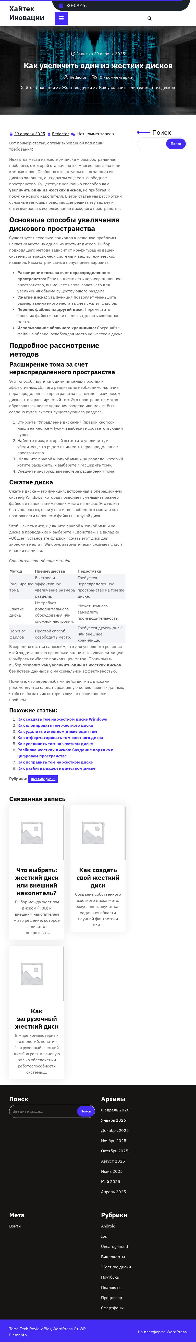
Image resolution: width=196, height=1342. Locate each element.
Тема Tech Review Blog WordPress (41, 1328)
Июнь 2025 (112, 1171)
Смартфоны (112, 1307)
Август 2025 (113, 1161)
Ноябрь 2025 (113, 1140)
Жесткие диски (77, 87)
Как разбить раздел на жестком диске (56, 768)
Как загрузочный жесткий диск (37, 1018)
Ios (104, 1236)
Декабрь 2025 (115, 1130)
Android (108, 1226)
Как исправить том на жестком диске (55, 762)
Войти (15, 1226)
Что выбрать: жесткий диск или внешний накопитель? (37, 881)
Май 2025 (110, 1181)
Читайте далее (34, 832)
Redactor (60, 134)
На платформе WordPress (162, 1331)
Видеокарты (113, 1256)
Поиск (161, 132)
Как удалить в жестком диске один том (57, 731)
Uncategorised (114, 1246)
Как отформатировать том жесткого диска (60, 737)
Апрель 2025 (113, 1191)
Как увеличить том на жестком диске (55, 743)
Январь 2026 (113, 1120)
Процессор (111, 1297)
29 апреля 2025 (30, 134)
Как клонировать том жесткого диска (55, 725)
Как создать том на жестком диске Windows (62, 719)
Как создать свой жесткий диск (98, 877)
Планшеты (111, 1287)
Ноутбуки (110, 1277)
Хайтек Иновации (26, 13)
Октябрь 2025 (114, 1150)
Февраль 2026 (115, 1109)
